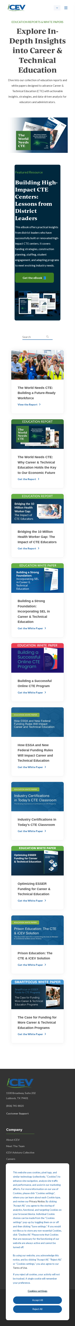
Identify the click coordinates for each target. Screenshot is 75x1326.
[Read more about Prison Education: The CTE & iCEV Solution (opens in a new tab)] (37, 930)
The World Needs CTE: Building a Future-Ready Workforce (37, 393)
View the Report (28, 404)
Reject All (37, 1309)
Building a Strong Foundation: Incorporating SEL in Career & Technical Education (34, 611)
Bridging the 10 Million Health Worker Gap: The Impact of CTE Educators (37, 537)
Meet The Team (15, 1146)
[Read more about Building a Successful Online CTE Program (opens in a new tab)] (37, 658)
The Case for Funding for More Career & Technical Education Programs (37, 1023)
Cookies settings (37, 1291)
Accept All (37, 1300)
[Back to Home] (16, 7)
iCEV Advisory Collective (20, 1152)
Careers (10, 1158)
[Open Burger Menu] (66, 8)
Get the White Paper (31, 628)
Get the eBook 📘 (34, 277)
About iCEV (13, 1139)
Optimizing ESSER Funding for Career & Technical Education (34, 889)
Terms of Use (20, 1267)
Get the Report (27, 479)
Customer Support (17, 1113)
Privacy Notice (37, 1201)
